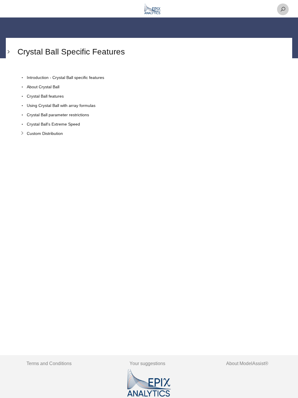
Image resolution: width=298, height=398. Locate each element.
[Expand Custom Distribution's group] (22, 133)
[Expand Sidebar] (9, 177)
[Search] (283, 9)
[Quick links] (152, 9)
